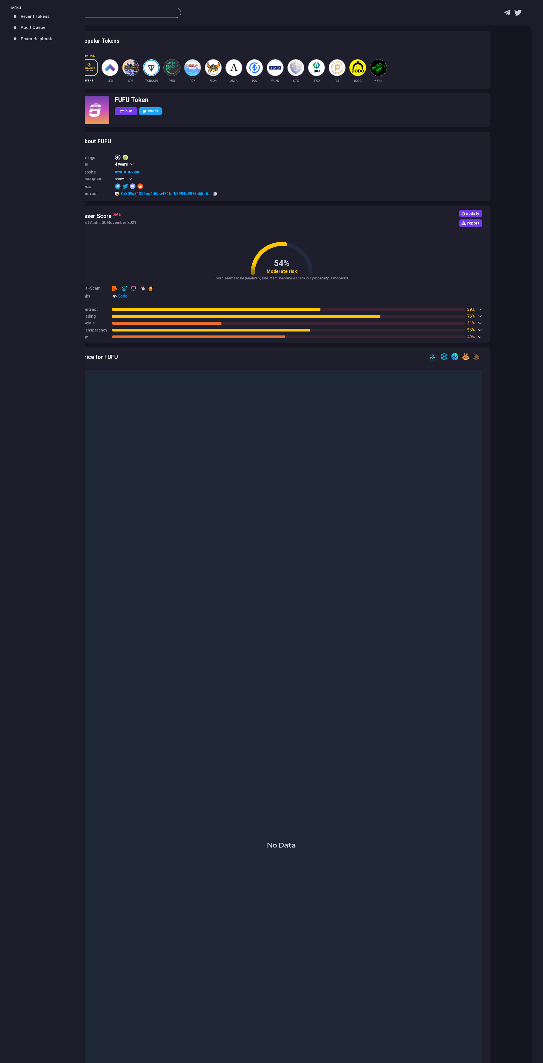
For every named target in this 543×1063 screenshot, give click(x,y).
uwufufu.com (127, 171)
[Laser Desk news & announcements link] (518, 14)
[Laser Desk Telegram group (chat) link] (507, 14)
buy (128, 111)
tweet (152, 111)
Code (122, 296)
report (473, 223)
